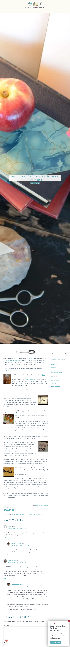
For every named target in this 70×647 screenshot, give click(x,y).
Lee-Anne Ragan (16, 543)
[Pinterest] (13, 510)
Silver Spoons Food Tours (11, 360)
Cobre (24, 467)
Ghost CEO (30, 358)
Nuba (18, 396)
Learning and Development (19, 514)
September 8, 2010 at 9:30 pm (17, 528)
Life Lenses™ (54, 364)
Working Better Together (35, 514)
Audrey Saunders (31, 379)
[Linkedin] (5, 510)
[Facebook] (7, 510)
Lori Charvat (12, 560)
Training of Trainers (55, 369)
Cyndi (10, 526)
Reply (4, 537)
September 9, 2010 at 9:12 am (17, 562)
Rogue (17, 415)
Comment (6, 625)
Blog (31, 183)
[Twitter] (10, 510)
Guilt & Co (8, 442)
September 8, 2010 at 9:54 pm (21, 545)
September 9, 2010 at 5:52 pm (20, 586)
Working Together (55, 380)
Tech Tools (53, 367)
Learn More (56, 642)
